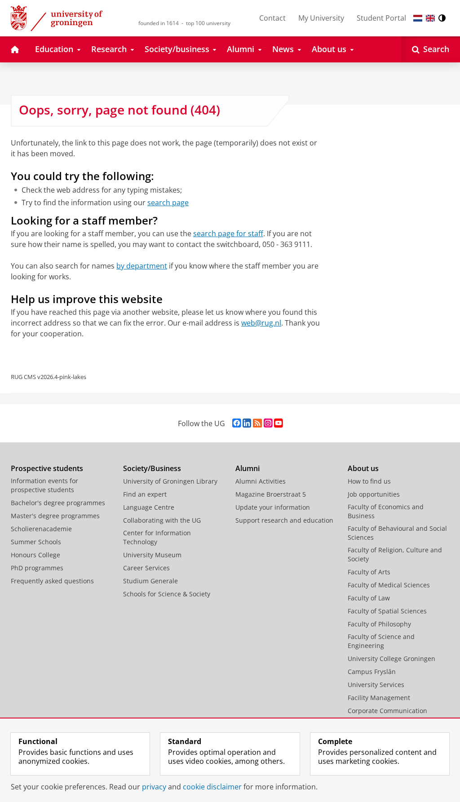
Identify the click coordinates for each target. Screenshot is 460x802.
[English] (430, 18)
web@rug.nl (261, 323)
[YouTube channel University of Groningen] (278, 423)
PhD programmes (37, 568)
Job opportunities (374, 494)
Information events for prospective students (44, 485)
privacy (154, 786)
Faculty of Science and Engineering (381, 641)
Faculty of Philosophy (379, 624)
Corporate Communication (387, 710)
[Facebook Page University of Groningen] (236, 423)
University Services (376, 684)
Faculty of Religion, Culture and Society (395, 554)
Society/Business (152, 468)
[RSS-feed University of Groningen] (257, 423)
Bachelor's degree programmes (58, 502)
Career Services (146, 568)
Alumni (247, 468)
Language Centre (148, 507)
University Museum (152, 555)
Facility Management (379, 697)
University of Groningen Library (170, 481)
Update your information (272, 507)
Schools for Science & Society (166, 594)
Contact (272, 18)
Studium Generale (150, 581)
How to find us (369, 481)
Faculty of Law (369, 598)
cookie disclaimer (212, 786)
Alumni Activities (260, 481)
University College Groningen (391, 658)
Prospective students (47, 468)
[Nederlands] (417, 18)
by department (141, 266)
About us (363, 468)
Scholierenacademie (41, 528)
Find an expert (145, 494)
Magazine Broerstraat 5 (270, 494)
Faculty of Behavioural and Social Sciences (397, 533)
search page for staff (228, 233)
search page (168, 202)
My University (321, 18)
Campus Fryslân (372, 671)
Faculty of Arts (369, 572)
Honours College (35, 555)
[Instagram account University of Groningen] (268, 423)
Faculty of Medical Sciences (389, 585)
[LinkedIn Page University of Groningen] (247, 423)
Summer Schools (36, 542)
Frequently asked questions (52, 581)
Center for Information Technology (157, 537)
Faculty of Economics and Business (386, 511)
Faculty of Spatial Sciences (387, 611)
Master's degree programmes (55, 515)
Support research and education (284, 520)
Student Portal (381, 18)
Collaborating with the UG (162, 520)
